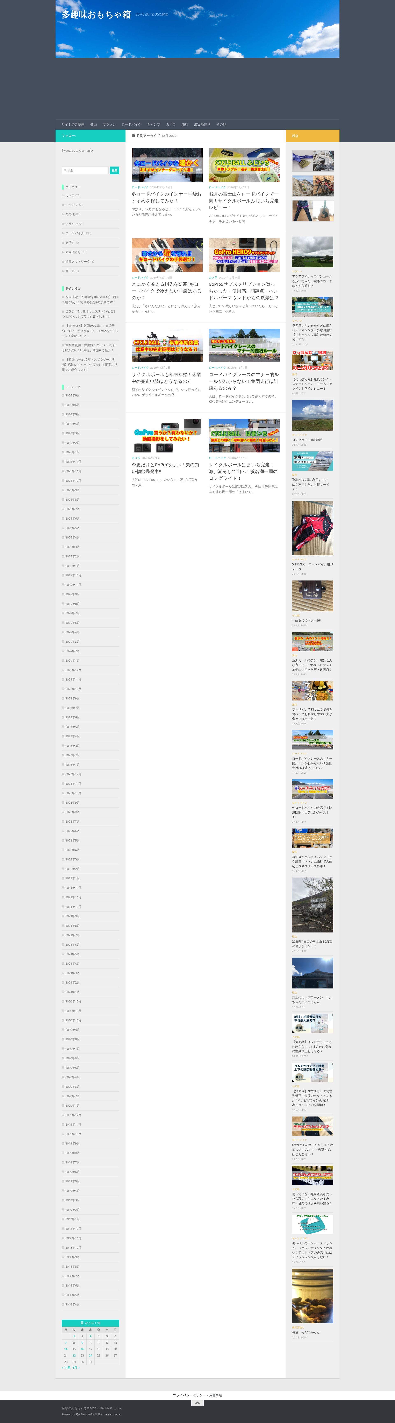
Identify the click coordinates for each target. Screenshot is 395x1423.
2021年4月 (72, 963)
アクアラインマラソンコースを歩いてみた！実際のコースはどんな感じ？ (312, 281)
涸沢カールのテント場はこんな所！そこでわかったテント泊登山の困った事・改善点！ (312, 664)
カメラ (171, 124)
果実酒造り (202, 124)
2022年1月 (72, 878)
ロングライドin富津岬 (307, 440)
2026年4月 (72, 424)
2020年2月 (72, 1096)
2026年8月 (72, 395)
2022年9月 (72, 802)
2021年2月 (72, 982)
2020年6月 (72, 1058)
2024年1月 (72, 660)
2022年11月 (73, 784)
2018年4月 (72, 1304)
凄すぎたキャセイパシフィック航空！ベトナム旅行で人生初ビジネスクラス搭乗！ (312, 861)
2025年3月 (72, 547)
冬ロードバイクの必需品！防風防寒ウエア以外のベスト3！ (312, 812)
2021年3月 (72, 973)
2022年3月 (72, 859)
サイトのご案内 (73, 124)
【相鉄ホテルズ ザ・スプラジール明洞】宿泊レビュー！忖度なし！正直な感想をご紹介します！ (89, 365)
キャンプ (153, 124)
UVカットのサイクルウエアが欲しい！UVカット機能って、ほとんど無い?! (312, 1149)
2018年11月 (73, 1238)
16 (82, 1349)
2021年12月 (73, 888)
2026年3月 (72, 433)
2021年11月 (73, 897)
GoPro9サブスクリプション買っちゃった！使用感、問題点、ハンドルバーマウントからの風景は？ (244, 291)
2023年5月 (72, 727)
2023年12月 (73, 670)
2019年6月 (72, 1172)
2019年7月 (72, 1162)
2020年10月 (73, 1020)
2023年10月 (73, 689)
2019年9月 (72, 1143)
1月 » (76, 1367)
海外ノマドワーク (77, 261)
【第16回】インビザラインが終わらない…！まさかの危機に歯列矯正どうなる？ (312, 1046)
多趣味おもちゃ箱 (96, 14)
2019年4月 (72, 1191)
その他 (221, 124)
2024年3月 (72, 641)
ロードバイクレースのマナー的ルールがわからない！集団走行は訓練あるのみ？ (244, 381)
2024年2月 (72, 651)
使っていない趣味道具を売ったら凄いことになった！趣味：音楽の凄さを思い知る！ (312, 1198)
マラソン (109, 124)
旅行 (185, 124)
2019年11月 (73, 1124)
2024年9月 (72, 594)
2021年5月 (72, 954)
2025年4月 (72, 537)
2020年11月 (73, 1011)
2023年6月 (72, 717)
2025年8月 (72, 499)
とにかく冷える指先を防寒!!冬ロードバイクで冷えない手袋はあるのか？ (167, 291)
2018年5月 (72, 1295)
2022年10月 (73, 793)
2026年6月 (72, 405)
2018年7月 (72, 1276)
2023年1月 (72, 765)
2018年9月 (72, 1257)
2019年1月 (72, 1219)
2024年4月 (72, 632)
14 (65, 1349)
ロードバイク (131, 124)
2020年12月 (73, 1001)
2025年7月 (72, 509)
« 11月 (66, 1367)
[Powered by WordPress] (77, 1414)
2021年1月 (72, 992)
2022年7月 (72, 821)
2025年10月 (73, 480)
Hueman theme (112, 1414)
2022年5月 (72, 840)
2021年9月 (72, 916)
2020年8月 (72, 1039)
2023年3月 (72, 746)
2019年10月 (73, 1134)
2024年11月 (73, 575)
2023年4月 (72, 736)
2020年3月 (72, 1087)
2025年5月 (72, 528)
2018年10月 (73, 1247)
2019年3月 (72, 1200)
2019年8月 (72, 1153)
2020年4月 (72, 1077)
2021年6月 (72, 944)
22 (74, 1355)
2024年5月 (72, 623)
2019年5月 (72, 1181)
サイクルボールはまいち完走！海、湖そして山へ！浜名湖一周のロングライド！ (243, 471)
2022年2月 (72, 869)
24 (90, 1355)
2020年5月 (72, 1068)
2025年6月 (72, 518)
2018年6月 (72, 1285)
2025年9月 (72, 490)
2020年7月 (72, 1049)
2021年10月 (73, 907)
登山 (93, 124)
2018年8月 (72, 1266)
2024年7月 (72, 613)
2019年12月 (73, 1115)
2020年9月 (72, 1030)
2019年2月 (72, 1210)
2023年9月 (72, 698)
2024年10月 (73, 585)
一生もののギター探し (307, 620)
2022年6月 (72, 831)
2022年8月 (72, 812)
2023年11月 (73, 679)
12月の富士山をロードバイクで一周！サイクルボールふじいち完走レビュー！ (244, 200)
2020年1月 (72, 1105)
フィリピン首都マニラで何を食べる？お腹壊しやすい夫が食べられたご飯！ (312, 714)
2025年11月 (73, 471)
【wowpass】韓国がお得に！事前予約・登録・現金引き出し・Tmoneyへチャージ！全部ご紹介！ (90, 331)
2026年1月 (72, 452)
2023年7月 (72, 708)
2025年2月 (72, 556)
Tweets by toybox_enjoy (78, 151)
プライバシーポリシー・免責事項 (197, 1395)
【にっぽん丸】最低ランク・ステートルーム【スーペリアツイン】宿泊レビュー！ (312, 384)
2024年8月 (72, 604)
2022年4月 (72, 850)
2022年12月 (73, 774)
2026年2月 (72, 443)
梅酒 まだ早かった (306, 1332)
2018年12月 (73, 1229)
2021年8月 (72, 926)
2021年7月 (72, 935)
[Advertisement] (197, 88)
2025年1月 (72, 566)
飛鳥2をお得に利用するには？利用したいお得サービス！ (310, 484)
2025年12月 (73, 462)
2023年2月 (72, 755)
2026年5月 (72, 414)
